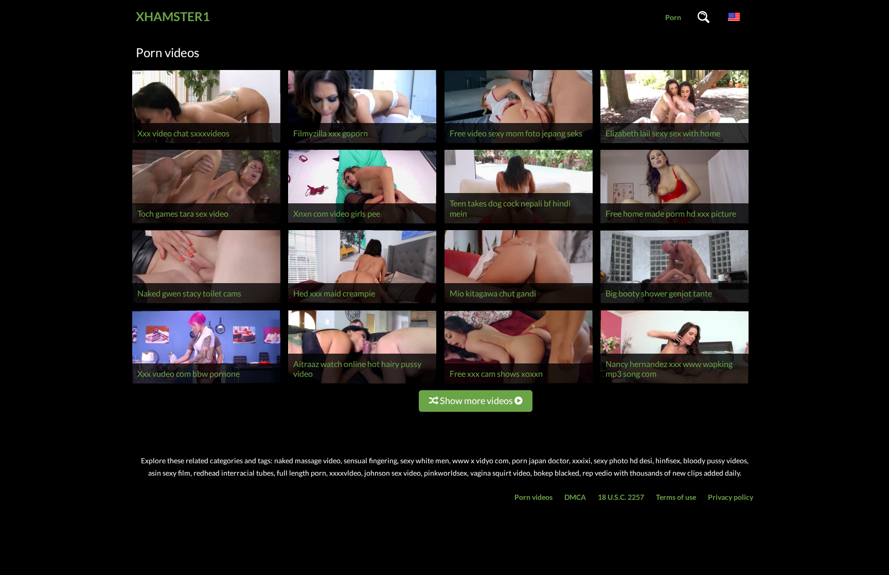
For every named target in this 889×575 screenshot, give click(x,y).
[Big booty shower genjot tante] (674, 303)
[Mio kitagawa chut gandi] (518, 303)
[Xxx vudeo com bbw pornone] (206, 383)
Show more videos (476, 400)
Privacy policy (730, 497)
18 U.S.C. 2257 (621, 497)
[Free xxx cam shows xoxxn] (518, 383)
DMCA (575, 497)
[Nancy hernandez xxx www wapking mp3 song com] (674, 383)
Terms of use (676, 497)
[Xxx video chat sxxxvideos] (206, 143)
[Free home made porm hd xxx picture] (674, 223)
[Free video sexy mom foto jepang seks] (518, 143)
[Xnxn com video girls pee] (362, 223)
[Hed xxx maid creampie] (362, 303)
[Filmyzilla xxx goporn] (362, 143)
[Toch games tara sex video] (206, 223)
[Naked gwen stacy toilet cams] (206, 303)
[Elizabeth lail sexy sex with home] (674, 143)
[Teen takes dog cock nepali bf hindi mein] (518, 223)
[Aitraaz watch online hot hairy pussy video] (362, 383)
